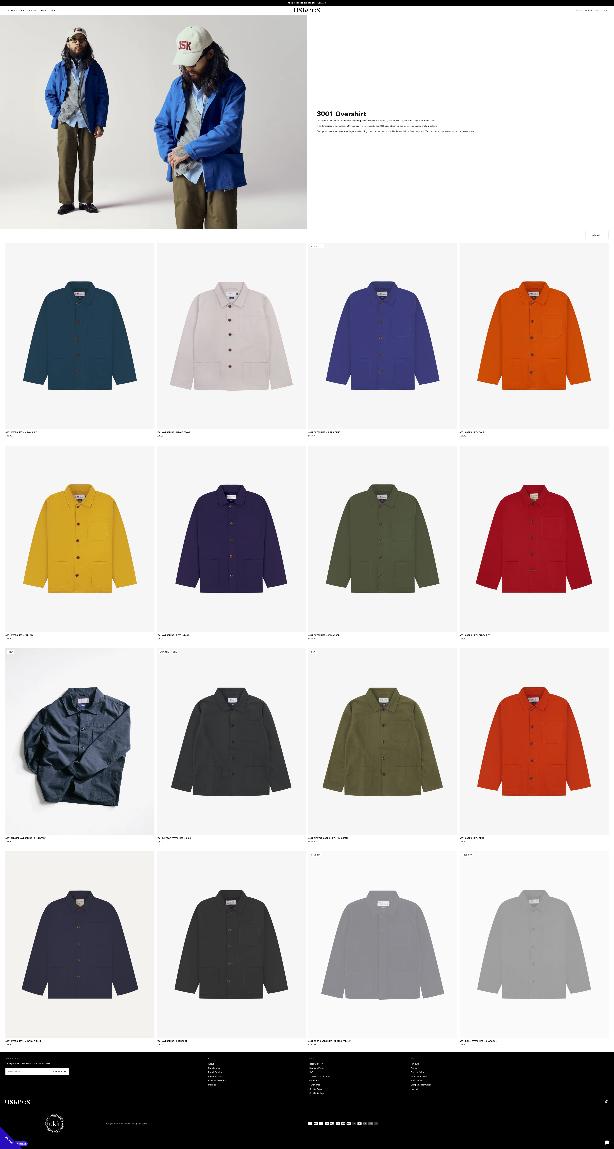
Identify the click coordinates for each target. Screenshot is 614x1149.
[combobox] (268, 584)
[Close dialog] (351, 546)
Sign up (283, 595)
